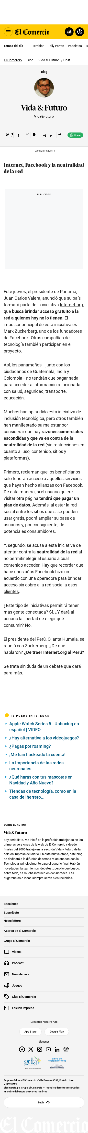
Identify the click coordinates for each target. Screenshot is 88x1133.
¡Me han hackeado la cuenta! (37, 754)
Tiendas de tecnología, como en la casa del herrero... (42, 794)
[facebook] (22, 1049)
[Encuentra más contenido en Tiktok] (52, 135)
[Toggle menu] (8, 31)
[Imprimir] (60, 135)
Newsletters (12, 921)
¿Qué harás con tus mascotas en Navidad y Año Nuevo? (41, 779)
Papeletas (75, 46)
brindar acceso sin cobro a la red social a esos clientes (42, 585)
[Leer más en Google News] (9, 135)
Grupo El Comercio (17, 941)
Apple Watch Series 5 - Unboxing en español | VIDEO (44, 726)
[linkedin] (57, 1049)
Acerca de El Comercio (20, 931)
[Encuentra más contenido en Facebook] (17, 135)
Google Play (57, 1032)
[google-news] (66, 1049)
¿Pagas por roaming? (30, 746)
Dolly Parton (55, 46)
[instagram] (40, 1049)
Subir (40, 1102)
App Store (30, 1032)
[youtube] (48, 1049)
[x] (31, 1049)
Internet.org (71, 304)
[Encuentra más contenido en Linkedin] (35, 135)
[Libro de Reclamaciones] (57, 1063)
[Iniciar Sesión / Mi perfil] (79, 31)
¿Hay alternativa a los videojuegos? (44, 737)
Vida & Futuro (44, 107)
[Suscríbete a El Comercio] (68, 31)
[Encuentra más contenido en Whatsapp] (43, 135)
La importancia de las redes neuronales (36, 765)
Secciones (11, 904)
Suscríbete (11, 912)
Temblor (38, 46)
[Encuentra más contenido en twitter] (26, 135)
